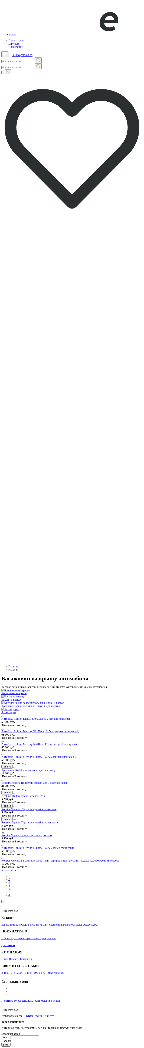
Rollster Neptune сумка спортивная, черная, (27, 835)
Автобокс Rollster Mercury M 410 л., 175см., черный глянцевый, (39, 744)
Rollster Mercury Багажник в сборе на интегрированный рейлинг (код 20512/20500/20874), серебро (60, 860)
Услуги (51, 938)
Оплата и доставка (12, 938)
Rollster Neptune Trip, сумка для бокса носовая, (29, 809)
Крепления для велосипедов (66, 924)
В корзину (14, 725)
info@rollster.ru (55, 972)
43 (9, 895)
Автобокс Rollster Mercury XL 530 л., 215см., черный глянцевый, (40, 731)
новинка (7, 766)
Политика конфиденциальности (20, 1000)
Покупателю (16, 40)
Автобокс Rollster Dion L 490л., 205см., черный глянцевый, (36, 718)
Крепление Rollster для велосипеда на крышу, (28, 770)
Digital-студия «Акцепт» (40, 1015)
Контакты (26, 958)
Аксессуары (90, 924)
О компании (15, 46)
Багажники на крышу (14, 924)
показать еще (9, 870)
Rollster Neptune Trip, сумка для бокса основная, (29, 822)
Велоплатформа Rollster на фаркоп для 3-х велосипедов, (34, 782)
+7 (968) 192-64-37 (34, 972)
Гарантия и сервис (35, 938)
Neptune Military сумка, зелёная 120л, (23, 795)
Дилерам (13, 43)
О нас (4, 958)
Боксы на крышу (38, 924)
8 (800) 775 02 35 (22, 55)
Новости (14, 958)
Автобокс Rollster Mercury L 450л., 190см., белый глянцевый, (37, 847)
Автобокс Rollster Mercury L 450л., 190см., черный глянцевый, (38, 756)
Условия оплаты (50, 1000)
